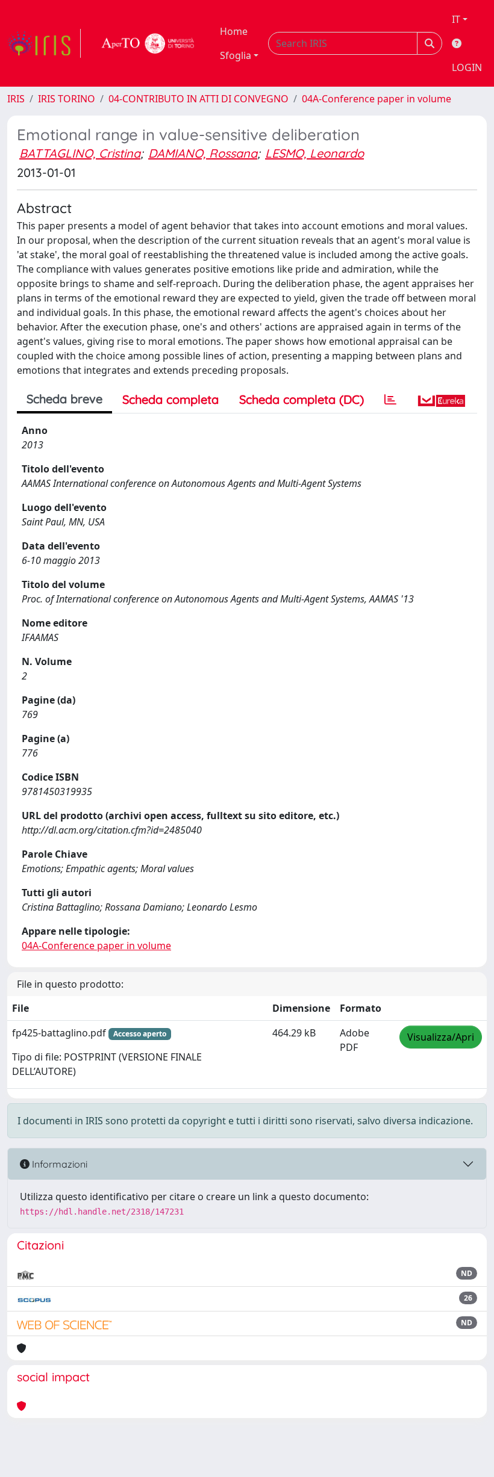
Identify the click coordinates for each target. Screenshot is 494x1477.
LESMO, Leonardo (314, 153)
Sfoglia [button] (235, 55)
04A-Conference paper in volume (376, 98)
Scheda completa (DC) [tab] (301, 399)
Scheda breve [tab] (64, 398)
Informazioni (58, 1164)
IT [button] (456, 19)
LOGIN (467, 67)
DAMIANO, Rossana (202, 153)
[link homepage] (44, 43)
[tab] (390, 399)
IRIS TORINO (66, 98)
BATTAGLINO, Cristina (79, 153)
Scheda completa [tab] (170, 399)
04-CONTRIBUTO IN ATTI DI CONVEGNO (198, 98)
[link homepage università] (148, 43)
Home (234, 31)
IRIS (16, 98)
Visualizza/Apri (440, 1037)
